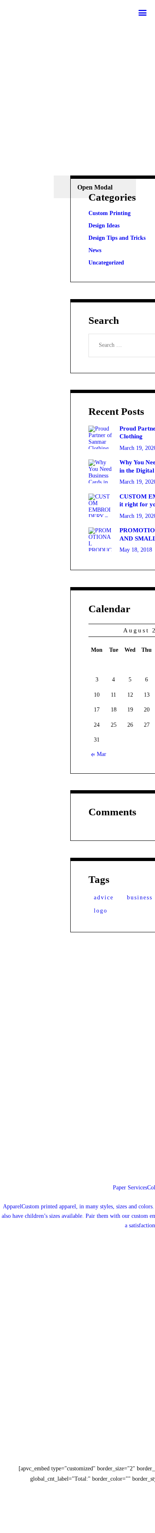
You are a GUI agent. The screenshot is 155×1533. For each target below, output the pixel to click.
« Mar (99, 754)
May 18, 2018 (135, 550)
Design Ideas (103, 225)
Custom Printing (109, 213)
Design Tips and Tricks (116, 238)
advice (104, 897)
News (94, 250)
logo (100, 911)
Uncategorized (106, 263)
